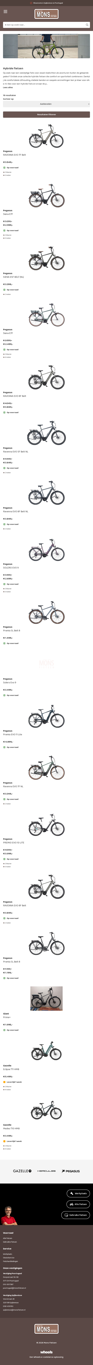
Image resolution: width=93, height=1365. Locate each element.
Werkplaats (7, 1254)
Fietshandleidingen (10, 1261)
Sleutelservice (8, 1257)
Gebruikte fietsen (10, 1241)
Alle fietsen (7, 1238)
